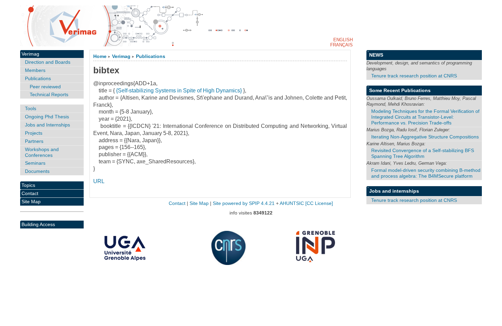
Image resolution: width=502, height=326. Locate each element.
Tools (30, 108)
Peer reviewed (45, 86)
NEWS (376, 55)
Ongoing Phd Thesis (47, 116)
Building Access (38, 224)
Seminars (35, 163)
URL (98, 181)
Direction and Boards (47, 62)
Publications (150, 56)
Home (100, 56)
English (343, 39)
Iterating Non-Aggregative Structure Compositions (425, 136)
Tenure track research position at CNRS (414, 75)
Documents (37, 171)
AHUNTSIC (292, 203)
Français (341, 44)
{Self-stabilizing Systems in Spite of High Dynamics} (179, 90)
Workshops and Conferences (42, 152)
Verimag (121, 56)
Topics (28, 185)
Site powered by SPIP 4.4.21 (244, 203)
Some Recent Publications (400, 90)
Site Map (31, 201)
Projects (33, 133)
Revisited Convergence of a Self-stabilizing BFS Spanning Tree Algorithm (422, 153)
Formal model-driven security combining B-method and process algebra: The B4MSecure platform (425, 173)
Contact (30, 193)
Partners (34, 141)
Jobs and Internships (47, 125)
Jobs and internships (394, 191)
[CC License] (319, 203)
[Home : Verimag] (251, 25)
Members (35, 70)
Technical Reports (49, 94)
